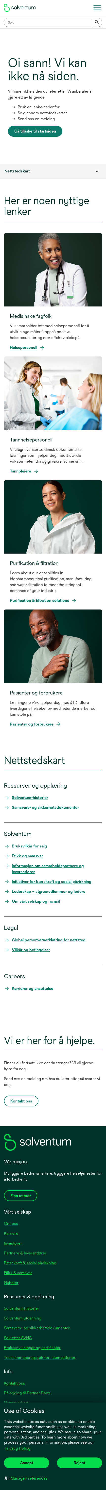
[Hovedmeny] (97, 8)
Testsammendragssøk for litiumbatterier (39, 1357)
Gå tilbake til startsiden (35, 131)
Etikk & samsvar (18, 1272)
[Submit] (97, 22)
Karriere (11, 1233)
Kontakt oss (14, 1383)
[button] (26, 1478)
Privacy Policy (18, 1449)
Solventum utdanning (22, 1318)
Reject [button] (79, 1462)
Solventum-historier (21, 1308)
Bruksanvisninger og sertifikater (32, 1347)
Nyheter (11, 1282)
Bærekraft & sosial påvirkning (30, 1263)
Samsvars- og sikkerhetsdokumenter (37, 1328)
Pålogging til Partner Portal (28, 1393)
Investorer (13, 1243)
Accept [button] (26, 1462)
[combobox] (53, 22)
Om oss (11, 1223)
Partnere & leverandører (25, 1253)
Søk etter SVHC (18, 1338)
